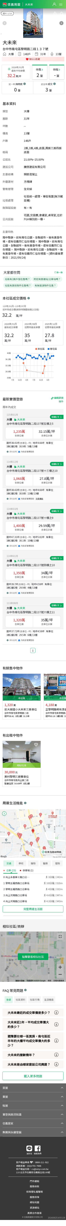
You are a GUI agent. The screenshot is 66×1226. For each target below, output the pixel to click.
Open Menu (60, 5)
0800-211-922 (42, 1162)
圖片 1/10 (7, 13)
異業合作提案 (34, 1213)
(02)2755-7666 (34, 1165)
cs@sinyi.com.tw (39, 1169)
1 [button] (33, 650)
